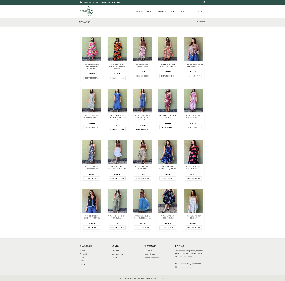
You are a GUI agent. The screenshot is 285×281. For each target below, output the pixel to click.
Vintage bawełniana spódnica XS (142, 168)
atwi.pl (162, 278)
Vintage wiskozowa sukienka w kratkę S (193, 117)
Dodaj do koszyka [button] (91, 78)
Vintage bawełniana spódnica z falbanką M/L (117, 168)
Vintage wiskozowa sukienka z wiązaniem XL (167, 168)
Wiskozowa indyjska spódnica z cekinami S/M (142, 217)
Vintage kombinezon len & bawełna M (117, 217)
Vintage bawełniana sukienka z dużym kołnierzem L (92, 66)
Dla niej (150, 11)
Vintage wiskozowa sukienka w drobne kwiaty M (117, 118)
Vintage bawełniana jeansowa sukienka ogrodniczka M (142, 118)
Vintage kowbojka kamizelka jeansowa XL (92, 217)
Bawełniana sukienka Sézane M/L (193, 217)
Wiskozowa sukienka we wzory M (167, 117)
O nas (172, 11)
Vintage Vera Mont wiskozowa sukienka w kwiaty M (117, 66)
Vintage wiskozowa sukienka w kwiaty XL (91, 117)
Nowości (139, 11)
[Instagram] (204, 2)
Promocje (162, 11)
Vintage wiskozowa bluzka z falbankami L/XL (193, 65)
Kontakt (182, 11)
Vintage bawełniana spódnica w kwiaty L (168, 217)
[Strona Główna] (197, 21)
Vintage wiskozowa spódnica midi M (142, 65)
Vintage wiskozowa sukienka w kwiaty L (92, 168)
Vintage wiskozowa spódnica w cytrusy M (168, 65)
